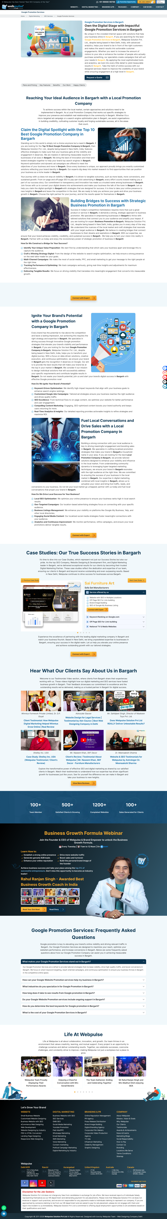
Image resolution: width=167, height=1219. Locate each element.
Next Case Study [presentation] (136, 580)
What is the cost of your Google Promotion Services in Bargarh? (54, 1012)
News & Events (123, 1133)
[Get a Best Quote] (3, 1213)
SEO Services (58, 1119)
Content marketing (60, 1145)
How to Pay (121, 1142)
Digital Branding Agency (94, 1127)
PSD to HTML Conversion (31, 1133)
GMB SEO (57, 1121)
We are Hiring (145, 2)
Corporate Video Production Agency (96, 1134)
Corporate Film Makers (94, 1130)
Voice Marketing (59, 1142)
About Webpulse (123, 1116)
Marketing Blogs (123, 1136)
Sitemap (120, 1156)
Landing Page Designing (31, 1136)
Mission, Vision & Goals (126, 1119)
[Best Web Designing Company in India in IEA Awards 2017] (38, 892)
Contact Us (121, 1145)
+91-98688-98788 (106, 2)
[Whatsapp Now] (3, 1207)
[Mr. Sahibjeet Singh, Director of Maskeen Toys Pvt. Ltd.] (126, 701)
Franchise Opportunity (127, 2)
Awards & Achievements (126, 1130)
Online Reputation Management (98, 1116)
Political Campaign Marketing (65, 1148)
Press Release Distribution (95, 1121)
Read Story (54, 909)
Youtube (42, 1185)
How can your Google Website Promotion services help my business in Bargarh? (63, 980)
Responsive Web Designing (32, 1139)
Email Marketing (59, 1136)
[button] (115, 592)
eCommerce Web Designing (32, 1124)
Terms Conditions (124, 1153)
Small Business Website (30, 1116)
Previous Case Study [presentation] (31, 580)
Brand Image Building (93, 1124)
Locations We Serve (125, 1151)
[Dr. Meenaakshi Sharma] (126, 740)
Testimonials (122, 1127)
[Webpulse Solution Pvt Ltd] (13, 6)
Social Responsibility (125, 1139)
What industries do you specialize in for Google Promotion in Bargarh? (58, 986)
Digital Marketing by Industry (64, 1151)
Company (135, 7)
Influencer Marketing (93, 1142)
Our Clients (121, 1124)
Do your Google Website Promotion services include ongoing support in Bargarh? (63, 999)
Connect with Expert (81, 298)
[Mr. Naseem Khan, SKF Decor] (83, 740)
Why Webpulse (123, 1121)
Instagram (34, 1185)
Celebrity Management (94, 1145)
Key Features (45, 85)
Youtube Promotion (61, 1127)
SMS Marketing (59, 1139)
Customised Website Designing (33, 1119)
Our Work (147, 7)
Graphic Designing (92, 1148)
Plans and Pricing (30, 85)
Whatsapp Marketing (61, 1133)
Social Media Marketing (62, 1124)
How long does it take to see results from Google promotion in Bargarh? (58, 993)
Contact (160, 7)
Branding (120, 1148)
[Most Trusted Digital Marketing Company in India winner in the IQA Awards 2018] (74, 892)
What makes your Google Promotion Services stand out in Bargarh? (56, 961)
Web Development (28, 1127)
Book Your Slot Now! (31, 909)
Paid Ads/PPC (58, 1130)
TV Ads (88, 1139)
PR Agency (89, 1119)
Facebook (25, 1185)
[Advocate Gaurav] (83, 701)
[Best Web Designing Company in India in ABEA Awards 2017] (26, 892)
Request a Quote (94, 77)
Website (74, 7)
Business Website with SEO (32, 1121)
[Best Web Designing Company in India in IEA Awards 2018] (50, 892)
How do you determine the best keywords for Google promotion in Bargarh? (60, 1006)
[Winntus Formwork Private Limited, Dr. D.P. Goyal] (41, 701)
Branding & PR (108, 7)
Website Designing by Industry (33, 1130)
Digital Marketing (90, 7)
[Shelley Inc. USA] (41, 740)
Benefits (56, 85)
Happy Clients (79, 85)
